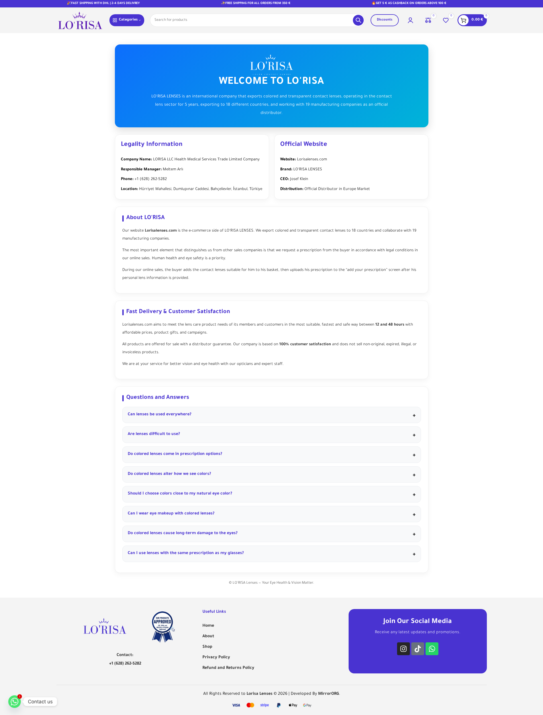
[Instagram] (403, 648)
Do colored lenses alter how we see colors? (169, 474)
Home (208, 626)
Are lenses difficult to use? (154, 434)
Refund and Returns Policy (228, 668)
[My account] (410, 20)
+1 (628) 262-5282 (125, 664)
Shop (207, 647)
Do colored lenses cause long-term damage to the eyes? (182, 533)
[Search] (358, 20)
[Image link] (105, 626)
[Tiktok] (417, 648)
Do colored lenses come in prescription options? (175, 454)
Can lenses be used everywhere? (159, 414)
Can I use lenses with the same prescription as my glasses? (186, 553)
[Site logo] (80, 21)
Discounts (384, 20)
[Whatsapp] (432, 648)
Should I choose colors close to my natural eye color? (180, 494)
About (208, 636)
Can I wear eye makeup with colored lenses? (171, 514)
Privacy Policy (216, 657)
